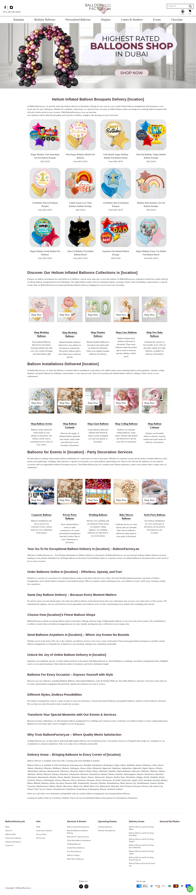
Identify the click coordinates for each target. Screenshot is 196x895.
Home (7, 827)
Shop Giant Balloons (98, 423)
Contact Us (9, 845)
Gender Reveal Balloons (76, 848)
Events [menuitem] (157, 19)
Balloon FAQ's (10, 834)
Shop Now (36, 314)
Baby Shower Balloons (75, 859)
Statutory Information (13, 842)
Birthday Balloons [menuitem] (44, 19)
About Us (8, 831)
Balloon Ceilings (73, 855)
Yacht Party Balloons (154, 514)
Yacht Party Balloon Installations (79, 840)
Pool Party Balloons (74, 851)
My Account (40, 838)
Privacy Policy (41, 834)
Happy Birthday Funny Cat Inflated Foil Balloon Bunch (151, 253)
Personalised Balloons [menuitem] (78, 19)
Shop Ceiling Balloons (126, 423)
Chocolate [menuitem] (177, 19)
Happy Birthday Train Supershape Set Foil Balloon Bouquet (45, 156)
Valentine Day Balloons (106, 831)
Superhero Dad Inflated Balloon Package (115, 253)
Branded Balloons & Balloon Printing (77, 832)
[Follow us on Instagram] (12, 8)
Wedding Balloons (98, 514)
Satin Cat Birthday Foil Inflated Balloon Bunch (80, 253)
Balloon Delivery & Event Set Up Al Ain (142, 864)
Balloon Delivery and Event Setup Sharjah (141, 840)
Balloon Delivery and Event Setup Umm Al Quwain (141, 858)
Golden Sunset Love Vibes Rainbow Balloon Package (80, 204)
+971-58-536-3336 (11, 12)
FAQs (38, 827)
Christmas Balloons (105, 827)
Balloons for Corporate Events (78, 837)
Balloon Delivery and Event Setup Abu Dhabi (141, 834)
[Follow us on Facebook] (5, 8)
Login (183, 14)
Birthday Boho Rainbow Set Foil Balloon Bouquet (151, 204)
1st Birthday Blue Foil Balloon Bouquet (116, 204)
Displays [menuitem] (106, 19)
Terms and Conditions (13, 838)
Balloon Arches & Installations (78, 827)
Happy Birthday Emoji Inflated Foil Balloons (45, 253)
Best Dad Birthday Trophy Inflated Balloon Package (151, 156)
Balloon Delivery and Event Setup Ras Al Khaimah (141, 846)
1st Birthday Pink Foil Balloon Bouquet (45, 204)
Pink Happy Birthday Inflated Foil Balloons (80, 156)
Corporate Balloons (41, 514)
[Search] (190, 6)
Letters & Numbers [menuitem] (132, 19)
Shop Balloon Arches (41, 423)
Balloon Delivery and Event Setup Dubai (141, 828)
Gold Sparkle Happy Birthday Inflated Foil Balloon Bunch (115, 156)
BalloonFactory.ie (23, 888)
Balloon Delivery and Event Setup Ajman (141, 852)
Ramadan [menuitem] (18, 19)
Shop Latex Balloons (126, 332)
